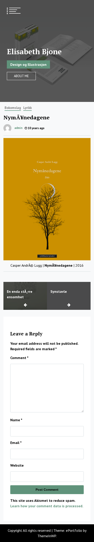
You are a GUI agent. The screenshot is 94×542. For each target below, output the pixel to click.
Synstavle (58, 291)
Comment (19, 357)
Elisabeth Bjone (34, 51)
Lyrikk (27, 108)
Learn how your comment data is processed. (46, 506)
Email (16, 442)
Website (17, 465)
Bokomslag (13, 108)
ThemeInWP (46, 536)
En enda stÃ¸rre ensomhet (19, 294)
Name (16, 420)
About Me (21, 76)
